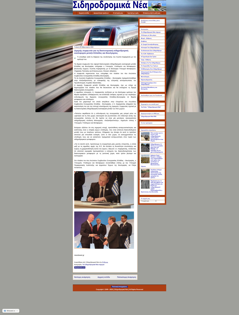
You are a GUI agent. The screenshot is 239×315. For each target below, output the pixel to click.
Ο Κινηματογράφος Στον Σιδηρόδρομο (148, 83)
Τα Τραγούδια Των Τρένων (149, 66)
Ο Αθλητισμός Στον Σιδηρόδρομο (151, 69)
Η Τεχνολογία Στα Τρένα (148, 56)
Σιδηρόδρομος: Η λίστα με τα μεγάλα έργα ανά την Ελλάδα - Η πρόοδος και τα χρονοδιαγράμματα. (157, 148)
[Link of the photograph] (75, 57)
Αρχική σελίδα (84, 13)
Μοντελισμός (145, 76)
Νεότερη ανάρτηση (82, 277)
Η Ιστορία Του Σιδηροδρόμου (150, 47)
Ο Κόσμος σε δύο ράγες (148, 35)
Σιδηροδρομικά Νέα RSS (148, 116)
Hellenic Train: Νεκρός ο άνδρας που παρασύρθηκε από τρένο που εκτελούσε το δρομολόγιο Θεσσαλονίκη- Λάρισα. (152, 161)
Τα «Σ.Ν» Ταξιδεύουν (147, 53)
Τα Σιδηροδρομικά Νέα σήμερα (93, 264)
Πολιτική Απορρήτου (119, 286)
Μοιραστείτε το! (80, 267)
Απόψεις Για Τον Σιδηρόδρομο (150, 63)
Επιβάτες (144, 41)
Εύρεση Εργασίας (146, 79)
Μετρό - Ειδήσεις (146, 38)
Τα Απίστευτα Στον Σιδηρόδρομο (151, 50)
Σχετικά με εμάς (133, 13)
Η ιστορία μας (118, 13)
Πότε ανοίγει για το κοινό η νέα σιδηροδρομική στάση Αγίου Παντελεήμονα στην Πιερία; (157, 137)
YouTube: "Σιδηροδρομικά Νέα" (151, 107)
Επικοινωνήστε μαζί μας (151, 13)
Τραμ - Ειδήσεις (146, 59)
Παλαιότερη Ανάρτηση (126, 277)
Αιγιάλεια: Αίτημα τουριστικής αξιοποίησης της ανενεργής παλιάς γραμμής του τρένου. (156, 173)
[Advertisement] (105, 30)
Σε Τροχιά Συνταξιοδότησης (149, 44)
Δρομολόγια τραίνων (101, 13)
